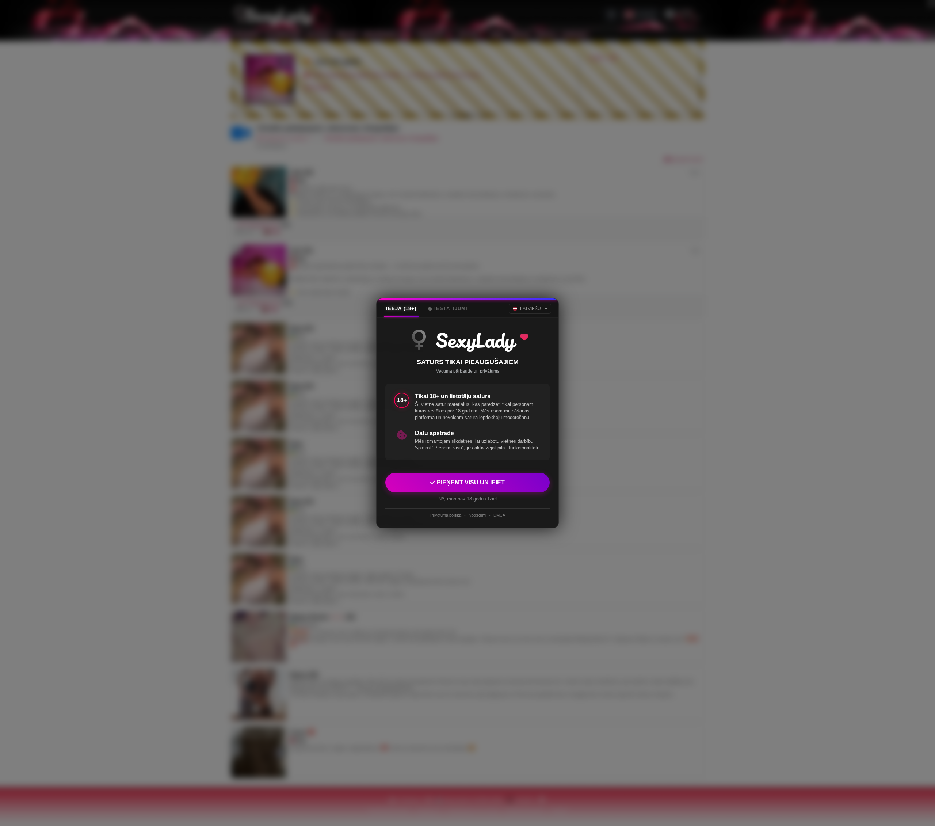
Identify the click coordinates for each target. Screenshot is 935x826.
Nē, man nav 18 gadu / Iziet (467, 498)
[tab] (401, 309)
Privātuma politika (445, 515)
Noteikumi (477, 515)
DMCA (499, 515)
